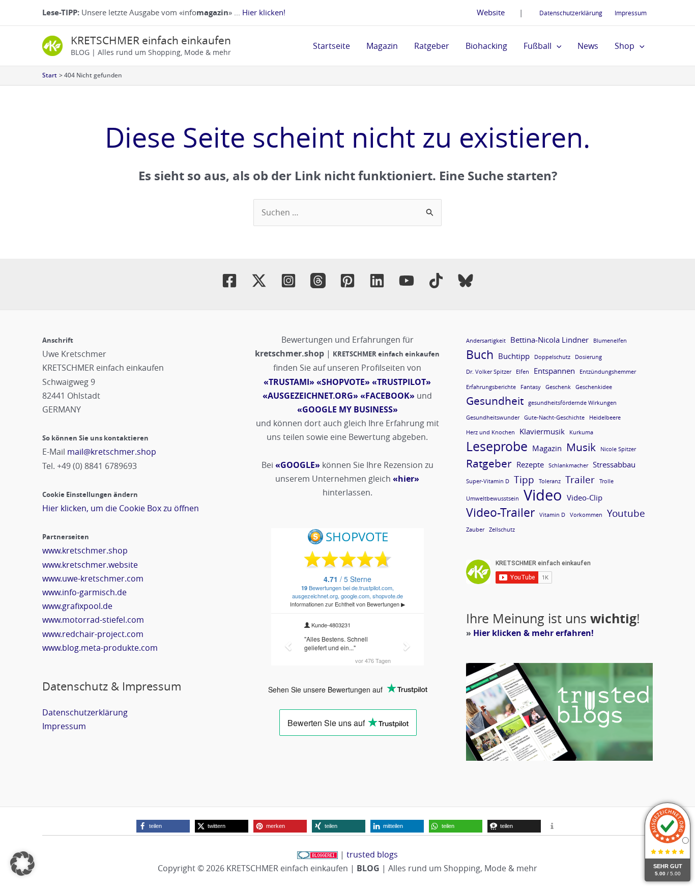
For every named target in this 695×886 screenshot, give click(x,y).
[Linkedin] (377, 280)
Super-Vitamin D (487, 481)
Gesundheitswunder (492, 417)
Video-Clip (584, 497)
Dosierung (588, 357)
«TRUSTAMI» (289, 381)
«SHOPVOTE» (343, 381)
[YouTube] (406, 280)
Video (543, 495)
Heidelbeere (605, 417)
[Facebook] (229, 280)
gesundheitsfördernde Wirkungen (572, 402)
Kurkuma (581, 432)
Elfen (522, 371)
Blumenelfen (610, 340)
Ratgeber (431, 45)
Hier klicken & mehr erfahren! (533, 633)
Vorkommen (586, 514)
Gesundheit (495, 401)
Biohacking (486, 45)
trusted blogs (372, 854)
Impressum (631, 13)
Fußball (538, 45)
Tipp (524, 479)
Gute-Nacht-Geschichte (554, 417)
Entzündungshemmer (608, 371)
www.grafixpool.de (77, 606)
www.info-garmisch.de (84, 592)
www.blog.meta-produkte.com (100, 647)
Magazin (382, 45)
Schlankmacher (568, 465)
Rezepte (530, 464)
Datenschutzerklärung (570, 13)
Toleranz (550, 481)
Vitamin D (552, 514)
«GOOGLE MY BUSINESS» (347, 409)
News (587, 45)
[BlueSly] (465, 280)
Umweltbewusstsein (492, 498)
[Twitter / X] (259, 280)
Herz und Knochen (490, 432)
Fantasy (530, 387)
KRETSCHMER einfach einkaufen (151, 40)
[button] (557, 46)
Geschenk (558, 387)
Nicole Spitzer (618, 449)
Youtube (626, 513)
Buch (480, 355)
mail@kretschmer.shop (111, 451)
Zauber (475, 529)
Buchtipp (514, 356)
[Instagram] (288, 280)
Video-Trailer (500, 512)
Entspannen (554, 371)
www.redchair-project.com (92, 634)
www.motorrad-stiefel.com (93, 619)
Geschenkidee (593, 387)
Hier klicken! (263, 12)
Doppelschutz (552, 357)
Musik (581, 447)
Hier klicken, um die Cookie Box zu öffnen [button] (120, 508)
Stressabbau (614, 464)
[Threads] (318, 280)
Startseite (331, 45)
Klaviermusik (542, 431)
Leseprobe (497, 446)
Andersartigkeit (486, 340)
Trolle (606, 481)
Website (491, 12)
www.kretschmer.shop (85, 550)
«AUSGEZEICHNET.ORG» (310, 395)
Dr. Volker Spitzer (488, 371)
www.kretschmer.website (90, 564)
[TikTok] (436, 280)
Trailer (580, 479)
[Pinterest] (347, 280)
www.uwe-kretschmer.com (92, 578)
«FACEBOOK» (387, 395)
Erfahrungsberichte (491, 387)
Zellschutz (502, 529)
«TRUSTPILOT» (401, 381)
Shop (624, 45)
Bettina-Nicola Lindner (549, 340)
